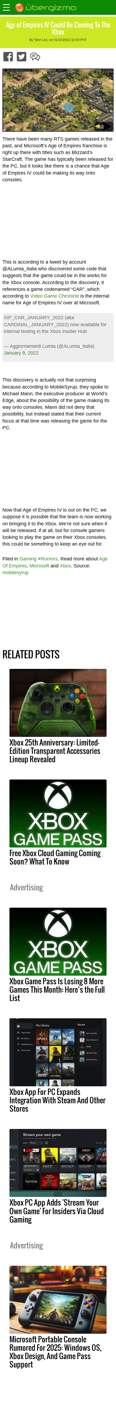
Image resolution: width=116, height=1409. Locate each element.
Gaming (27, 558)
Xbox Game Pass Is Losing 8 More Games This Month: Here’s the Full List (57, 989)
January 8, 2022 (21, 353)
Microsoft (39, 566)
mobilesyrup (15, 572)
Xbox (65, 566)
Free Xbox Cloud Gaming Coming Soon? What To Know (54, 857)
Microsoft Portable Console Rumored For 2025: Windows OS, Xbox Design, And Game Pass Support (55, 1352)
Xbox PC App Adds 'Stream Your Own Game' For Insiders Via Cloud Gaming (56, 1210)
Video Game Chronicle (54, 296)
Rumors (49, 558)
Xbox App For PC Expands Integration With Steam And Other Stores (57, 1100)
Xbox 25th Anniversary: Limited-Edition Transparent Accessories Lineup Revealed (54, 750)
